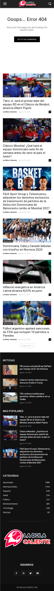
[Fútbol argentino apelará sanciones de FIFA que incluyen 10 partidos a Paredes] (27, 313)
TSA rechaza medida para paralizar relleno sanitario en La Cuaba (35, 396)
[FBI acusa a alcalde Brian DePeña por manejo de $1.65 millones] (10, 370)
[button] (50, 4)
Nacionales (8, 241)
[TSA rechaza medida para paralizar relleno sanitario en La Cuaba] (10, 397)
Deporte (7, 96)
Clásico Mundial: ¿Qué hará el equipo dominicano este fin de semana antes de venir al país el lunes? (24, 151)
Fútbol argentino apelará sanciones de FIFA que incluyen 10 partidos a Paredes (26, 332)
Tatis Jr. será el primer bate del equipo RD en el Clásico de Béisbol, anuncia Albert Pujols (26, 104)
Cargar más (26, 345)
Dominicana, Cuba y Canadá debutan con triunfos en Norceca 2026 (27, 247)
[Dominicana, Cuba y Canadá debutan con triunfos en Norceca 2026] (27, 230)
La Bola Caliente (10, 112)
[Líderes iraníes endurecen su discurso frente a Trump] (10, 384)
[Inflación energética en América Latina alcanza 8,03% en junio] (27, 272)
